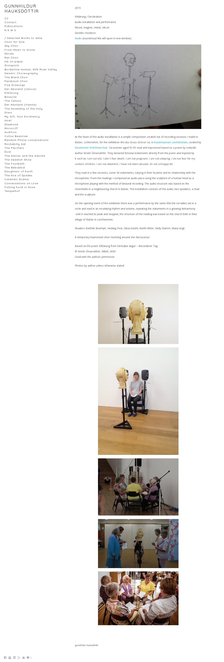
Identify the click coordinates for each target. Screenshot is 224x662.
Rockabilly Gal (15, 144)
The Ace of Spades (19, 175)
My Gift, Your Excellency (22, 116)
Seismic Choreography (21, 73)
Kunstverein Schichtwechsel (91, 147)
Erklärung (12, 92)
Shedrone (11, 124)
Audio (78, 38)
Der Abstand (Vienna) (21, 104)
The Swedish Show (18, 159)
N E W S (10, 30)
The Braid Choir (16, 77)
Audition (11, 132)
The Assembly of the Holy (24, 108)
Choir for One (15, 41)
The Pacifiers (14, 147)
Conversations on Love (21, 183)
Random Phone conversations (27, 140)
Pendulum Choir (16, 81)
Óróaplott (12, 65)
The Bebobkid (15, 167)
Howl (8, 120)
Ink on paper (14, 61)
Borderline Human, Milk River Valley (31, 69)
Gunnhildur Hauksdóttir (22, 8)
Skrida (9, 53)
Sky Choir (12, 45)
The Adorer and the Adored (25, 155)
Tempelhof (12, 191)
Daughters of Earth (19, 171)
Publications (14, 26)
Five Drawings (15, 85)
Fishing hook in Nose (20, 187)
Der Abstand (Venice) (21, 89)
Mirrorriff (11, 128)
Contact (10, 22)
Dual (8, 151)
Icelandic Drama (17, 179)
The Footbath (15, 163)
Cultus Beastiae (16, 136)
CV (7, 18)
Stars (8, 112)
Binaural (11, 96)
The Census (13, 100)
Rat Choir (12, 57)
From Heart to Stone (20, 49)
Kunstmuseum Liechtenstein (170, 142)
